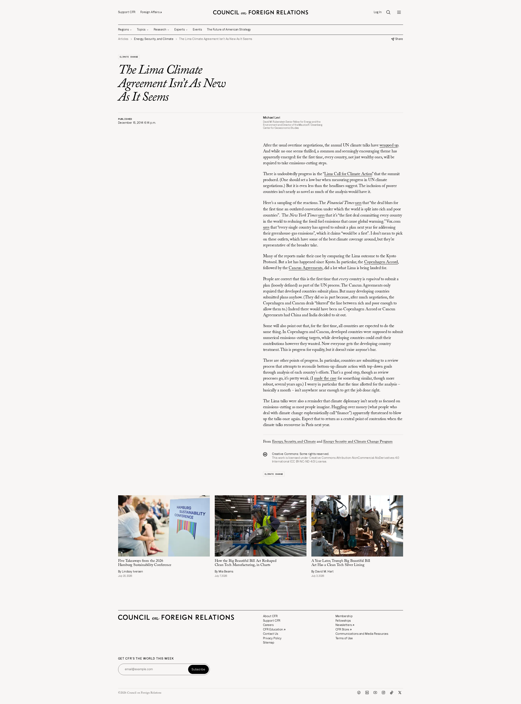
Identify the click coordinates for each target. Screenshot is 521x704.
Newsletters (344, 625)
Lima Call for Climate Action (348, 174)
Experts (179, 29)
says (358, 203)
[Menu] (399, 12)
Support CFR (127, 12)
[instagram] (383, 692)
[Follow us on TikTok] (391, 692)
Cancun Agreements (305, 268)
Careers (268, 625)
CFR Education (273, 629)
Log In (378, 12)
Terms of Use (344, 638)
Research (160, 29)
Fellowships (343, 620)
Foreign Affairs (149, 12)
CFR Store (342, 629)
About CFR (270, 616)
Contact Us (270, 634)
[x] (400, 692)
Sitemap (268, 642)
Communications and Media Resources (362, 634)
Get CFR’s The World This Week (146, 658)
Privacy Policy (272, 638)
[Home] (260, 12)
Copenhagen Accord (381, 262)
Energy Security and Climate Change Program (358, 442)
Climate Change (129, 57)
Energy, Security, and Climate (294, 442)
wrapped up (389, 145)
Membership (344, 616)
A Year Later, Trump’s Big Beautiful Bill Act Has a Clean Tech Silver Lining (340, 563)
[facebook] (359, 692)
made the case (325, 378)
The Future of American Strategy (229, 29)
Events (197, 29)
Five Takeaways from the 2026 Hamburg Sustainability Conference (144, 563)
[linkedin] (367, 692)
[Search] (388, 12)
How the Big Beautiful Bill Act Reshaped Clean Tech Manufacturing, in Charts (245, 563)
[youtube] (375, 692)
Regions (123, 29)
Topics (141, 29)
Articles (123, 39)
